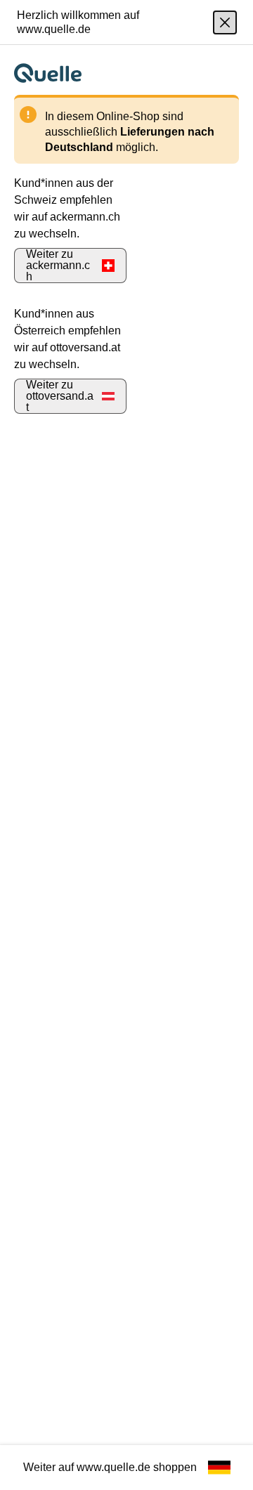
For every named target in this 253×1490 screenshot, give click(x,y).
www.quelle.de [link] (113, 1467)
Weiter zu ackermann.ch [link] (58, 265)
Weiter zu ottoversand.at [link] (59, 396)
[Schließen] (225, 22)
